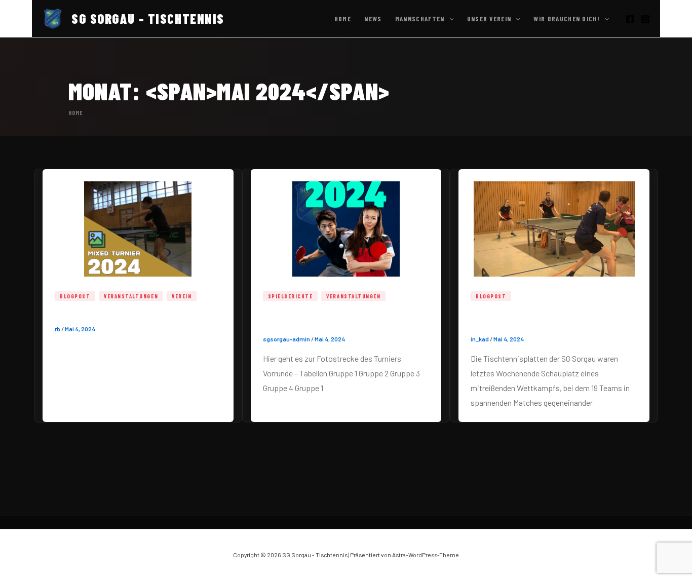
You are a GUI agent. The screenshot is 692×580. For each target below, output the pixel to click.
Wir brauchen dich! (566, 19)
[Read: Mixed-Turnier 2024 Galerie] (138, 223)
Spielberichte (290, 296)
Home (342, 19)
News (372, 19)
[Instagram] (645, 19)
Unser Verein (489, 19)
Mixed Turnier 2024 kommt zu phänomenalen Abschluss (533, 318)
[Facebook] (630, 19)
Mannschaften (420, 19)
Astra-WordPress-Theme (425, 554)
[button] (449, 18)
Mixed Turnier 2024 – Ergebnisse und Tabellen (342, 318)
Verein (181, 296)
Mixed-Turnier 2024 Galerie (114, 313)
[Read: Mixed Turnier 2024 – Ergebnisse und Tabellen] (346, 223)
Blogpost (75, 296)
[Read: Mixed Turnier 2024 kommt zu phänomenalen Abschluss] (553, 223)
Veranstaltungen (131, 296)
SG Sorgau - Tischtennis (147, 18)
